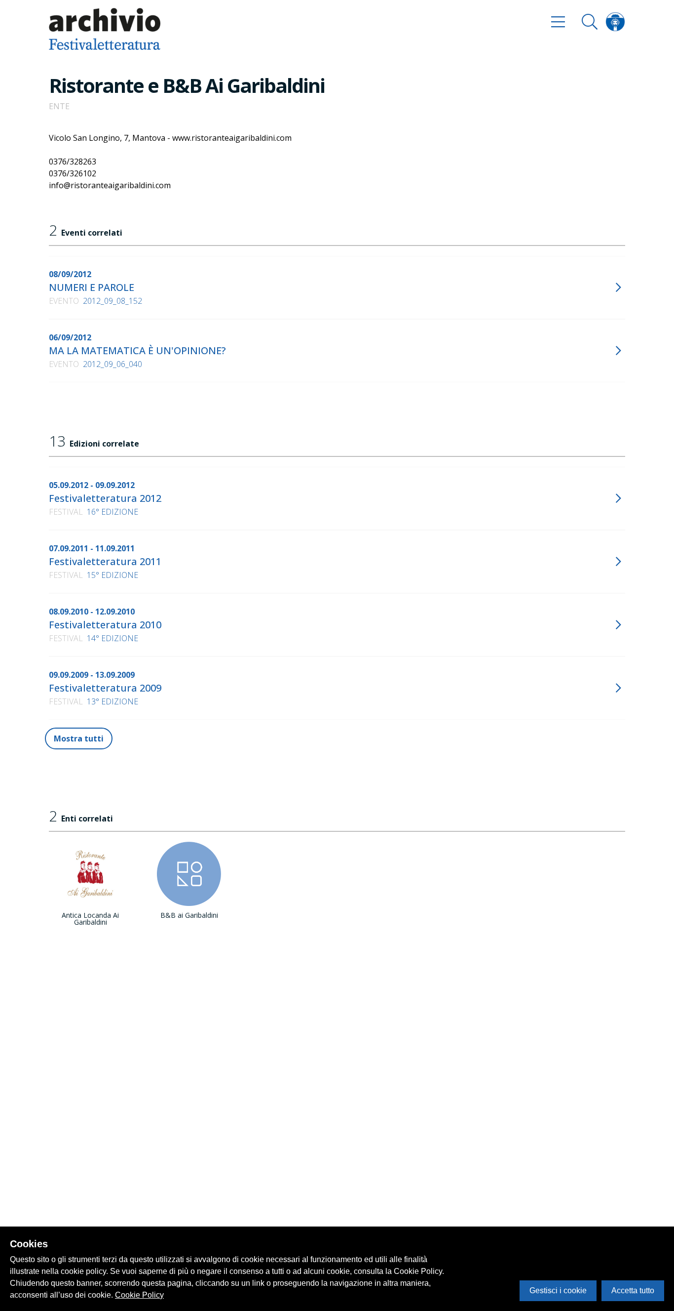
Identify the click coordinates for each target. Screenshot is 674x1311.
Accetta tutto (632, 1290)
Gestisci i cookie (558, 1290)
